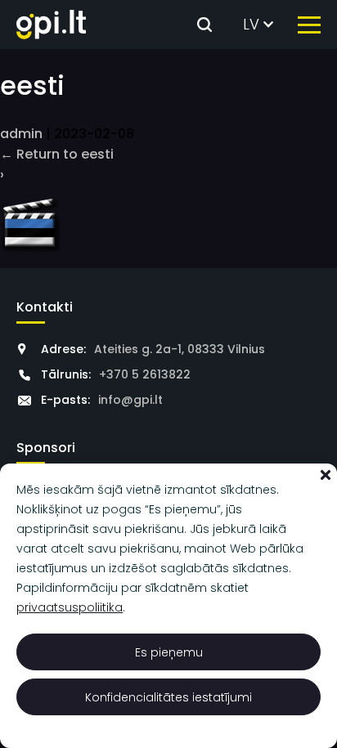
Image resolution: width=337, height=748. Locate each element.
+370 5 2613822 (145, 374)
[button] (325, 475)
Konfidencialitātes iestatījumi (168, 697)
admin (21, 133)
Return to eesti (57, 154)
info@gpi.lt (130, 400)
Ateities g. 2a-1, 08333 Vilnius (179, 349)
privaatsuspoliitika (69, 607)
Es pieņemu (169, 652)
